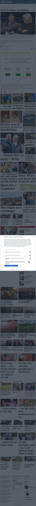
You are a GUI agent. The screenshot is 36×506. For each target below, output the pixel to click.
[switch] (29, 252)
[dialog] (18, 253)
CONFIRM (11, 265)
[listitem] (18, 249)
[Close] (34, 237)
